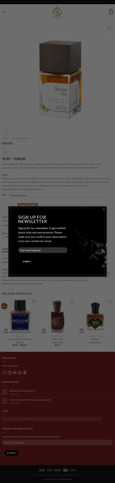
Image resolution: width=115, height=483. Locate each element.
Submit (27, 261)
